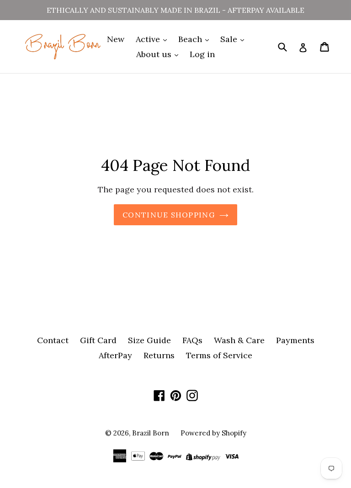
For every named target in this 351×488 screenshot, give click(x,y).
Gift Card (98, 340)
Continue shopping (168, 214)
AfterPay (115, 355)
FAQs (192, 340)
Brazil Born (150, 433)
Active (149, 39)
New (115, 39)
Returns (159, 355)
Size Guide (149, 340)
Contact (53, 340)
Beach (191, 39)
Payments (295, 340)
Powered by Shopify (213, 433)
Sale (229, 39)
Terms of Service (219, 355)
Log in (202, 54)
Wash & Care (239, 340)
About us (155, 54)
